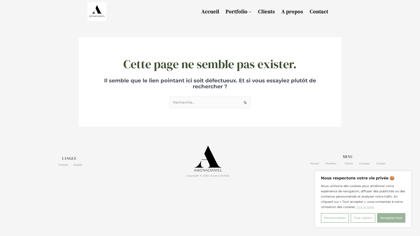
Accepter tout (391, 218)
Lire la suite (365, 207)
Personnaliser (335, 218)
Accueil (210, 11)
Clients (266, 11)
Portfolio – (239, 11)
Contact (319, 11)
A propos (292, 11)
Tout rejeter (363, 218)
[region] (363, 199)
